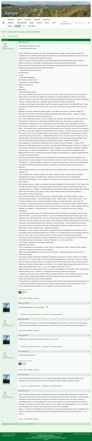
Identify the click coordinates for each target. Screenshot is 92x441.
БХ (24, 26)
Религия (37, 19)
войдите (17, 424)
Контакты (31, 26)
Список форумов (11, 31)
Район (19, 19)
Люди (31, 23)
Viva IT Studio (86, 434)
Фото (54, 23)
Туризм (39, 23)
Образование (21, 23)
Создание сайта (77, 434)
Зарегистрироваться (65, 23)
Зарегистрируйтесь (7, 424)
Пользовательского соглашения (45, 435)
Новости (11, 19)
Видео (10, 26)
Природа (11, 23)
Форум (17, 26)
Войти (65, 21)
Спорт (47, 23)
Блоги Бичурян (30, 31)
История (28, 19)
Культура (46, 19)
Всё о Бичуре (21, 31)
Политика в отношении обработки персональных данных (46, 436)
